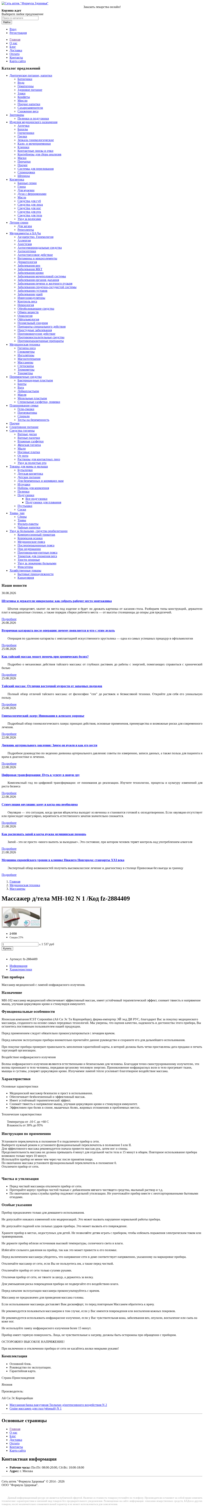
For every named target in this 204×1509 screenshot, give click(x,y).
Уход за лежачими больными (37, 563)
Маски (22, 158)
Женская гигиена (29, 445)
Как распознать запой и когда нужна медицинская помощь (44, 834)
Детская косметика (30, 473)
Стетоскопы (26, 366)
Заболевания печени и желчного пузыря (45, 283)
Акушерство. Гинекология (35, 237)
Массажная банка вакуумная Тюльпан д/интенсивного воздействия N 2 (58, 1405)
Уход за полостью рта (32, 463)
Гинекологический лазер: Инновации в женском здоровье (43, 715)
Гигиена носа (27, 348)
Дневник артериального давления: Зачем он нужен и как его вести (49, 745)
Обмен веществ (28, 312)
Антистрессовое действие (35, 254)
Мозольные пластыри (32, 398)
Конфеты (24, 97)
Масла (22, 197)
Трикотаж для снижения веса (37, 556)
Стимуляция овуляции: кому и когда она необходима (40, 804)
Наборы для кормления (33, 488)
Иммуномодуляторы (31, 298)
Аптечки (23, 125)
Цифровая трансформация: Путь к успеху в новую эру (41, 775)
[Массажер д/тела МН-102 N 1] (21, 926)
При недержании (29, 549)
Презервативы (27, 412)
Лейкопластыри (28, 391)
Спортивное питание (24, 427)
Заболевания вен (29, 265)
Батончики (25, 79)
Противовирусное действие (36, 333)
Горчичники (26, 133)
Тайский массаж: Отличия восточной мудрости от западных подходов (52, 686)
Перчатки (24, 161)
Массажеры (25, 362)
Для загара (25, 226)
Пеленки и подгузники (33, 118)
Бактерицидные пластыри (35, 380)
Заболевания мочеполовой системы (42, 276)
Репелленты (26, 229)
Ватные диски (27, 434)
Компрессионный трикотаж (36, 534)
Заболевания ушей (30, 294)
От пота (23, 455)
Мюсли (22, 100)
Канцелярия (26, 577)
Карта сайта (18, 61)
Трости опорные (29, 559)
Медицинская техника (25, 344)
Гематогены (26, 86)
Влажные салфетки (31, 441)
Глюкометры (26, 351)
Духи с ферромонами (32, 194)
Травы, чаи (17, 513)
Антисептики (27, 251)
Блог (13, 46)
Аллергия (24, 240)
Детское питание (29, 477)
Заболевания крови (31, 272)
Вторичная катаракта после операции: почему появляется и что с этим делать (58, 630)
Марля (22, 394)
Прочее (22, 165)
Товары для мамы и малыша (29, 466)
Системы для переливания (36, 168)
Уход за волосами (29, 219)
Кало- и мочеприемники (34, 143)
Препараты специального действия (42, 326)
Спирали (24, 416)
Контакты (16, 57)
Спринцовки (26, 172)
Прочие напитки (29, 104)
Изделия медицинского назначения (33, 122)
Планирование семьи (24, 405)
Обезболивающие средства (36, 308)
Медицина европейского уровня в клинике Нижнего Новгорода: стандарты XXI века (63, 860)
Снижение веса (28, 111)
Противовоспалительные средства (41, 337)
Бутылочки (25, 470)
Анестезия (25, 244)
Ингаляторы (26, 355)
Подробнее (9, 619)
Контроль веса (27, 301)
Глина (22, 186)
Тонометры (25, 373)
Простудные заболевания (35, 330)
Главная (15, 39)
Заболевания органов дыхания (38, 280)
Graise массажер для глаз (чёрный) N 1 (36, 1408)
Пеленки (23, 491)
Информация (18, 966)
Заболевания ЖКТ (30, 269)
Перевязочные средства (26, 376)
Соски (22, 509)
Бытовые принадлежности (36, 574)
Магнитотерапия (29, 359)
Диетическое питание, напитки (31, 75)
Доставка (16, 50)
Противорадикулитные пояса (37, 552)
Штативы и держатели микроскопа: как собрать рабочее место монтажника (57, 601)
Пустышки (25, 506)
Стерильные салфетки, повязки (39, 402)
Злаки (22, 93)
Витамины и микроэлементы (37, 258)
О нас (13, 43)
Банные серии (27, 183)
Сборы (22, 516)
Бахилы (23, 129)
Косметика (17, 179)
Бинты (22, 384)
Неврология (26, 305)
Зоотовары (17, 115)
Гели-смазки (26, 409)
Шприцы (24, 176)
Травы (22, 520)
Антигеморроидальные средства (40, 247)
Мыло (22, 448)
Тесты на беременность (33, 419)
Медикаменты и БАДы (25, 233)
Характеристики (21, 969)
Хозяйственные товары (25, 570)
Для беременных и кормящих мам (41, 480)
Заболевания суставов (32, 290)
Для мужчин (26, 190)
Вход (13, 29)
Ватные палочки (29, 437)
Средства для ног (29, 208)
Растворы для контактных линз (39, 459)
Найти (6, 22)
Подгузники (26, 495)
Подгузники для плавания (43, 502)
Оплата (15, 54)
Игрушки (24, 484)
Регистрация (18, 32)
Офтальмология (28, 319)
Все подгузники (36, 498)
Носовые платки (29, 452)
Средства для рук (29, 211)
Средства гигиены (22, 430)
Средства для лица (30, 204)
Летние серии (19, 222)
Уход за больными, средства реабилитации (39, 531)
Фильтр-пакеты (28, 524)
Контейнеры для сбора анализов (39, 154)
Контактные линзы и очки (35, 150)
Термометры (26, 369)
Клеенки (23, 147)
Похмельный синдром (33, 323)
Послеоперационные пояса (36, 545)
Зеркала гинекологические (36, 140)
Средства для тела (30, 215)
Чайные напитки (29, 527)
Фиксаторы (25, 567)
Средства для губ (29, 201)
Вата (21, 387)
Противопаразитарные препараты (41, 341)
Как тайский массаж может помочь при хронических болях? (45, 656)
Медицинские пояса (31, 541)
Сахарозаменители (30, 107)
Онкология (25, 315)
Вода (21, 82)
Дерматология (27, 262)
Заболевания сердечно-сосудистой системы (47, 287)
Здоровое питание (30, 89)
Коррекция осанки (30, 538)
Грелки (22, 136)
